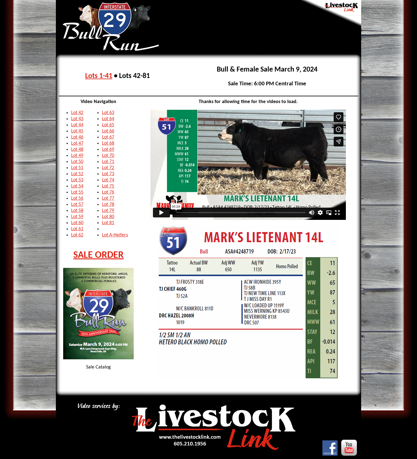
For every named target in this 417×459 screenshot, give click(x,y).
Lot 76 (108, 192)
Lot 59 (77, 216)
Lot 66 (108, 131)
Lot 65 (108, 125)
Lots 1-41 (98, 76)
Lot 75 (108, 186)
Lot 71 (108, 161)
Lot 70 (108, 155)
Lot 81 (108, 222)
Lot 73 (108, 174)
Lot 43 (77, 119)
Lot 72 (108, 167)
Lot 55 (77, 192)
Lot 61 (77, 229)
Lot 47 (77, 143)
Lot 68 (108, 143)
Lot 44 (77, 125)
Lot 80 (108, 216)
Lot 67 (108, 137)
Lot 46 (77, 137)
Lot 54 (77, 186)
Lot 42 (77, 112)
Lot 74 (108, 180)
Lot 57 (77, 204)
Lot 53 (77, 180)
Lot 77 (108, 198)
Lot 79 (108, 210)
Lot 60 (77, 222)
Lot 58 (77, 210)
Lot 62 (77, 235)
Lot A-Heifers (115, 235)
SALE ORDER (98, 255)
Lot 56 (77, 198)
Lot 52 (77, 174)
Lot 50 (77, 161)
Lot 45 (77, 131)
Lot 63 (108, 112)
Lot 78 (108, 204)
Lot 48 (77, 149)
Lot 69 (108, 149)
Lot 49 (77, 155)
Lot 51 (77, 167)
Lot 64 (108, 119)
